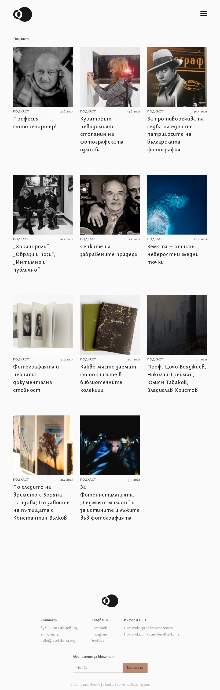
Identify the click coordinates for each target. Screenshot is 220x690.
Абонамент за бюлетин (93, 657)
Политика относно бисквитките (151, 634)
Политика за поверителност (148, 628)
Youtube (97, 640)
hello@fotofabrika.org (58, 640)
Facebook (99, 628)
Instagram (99, 634)
